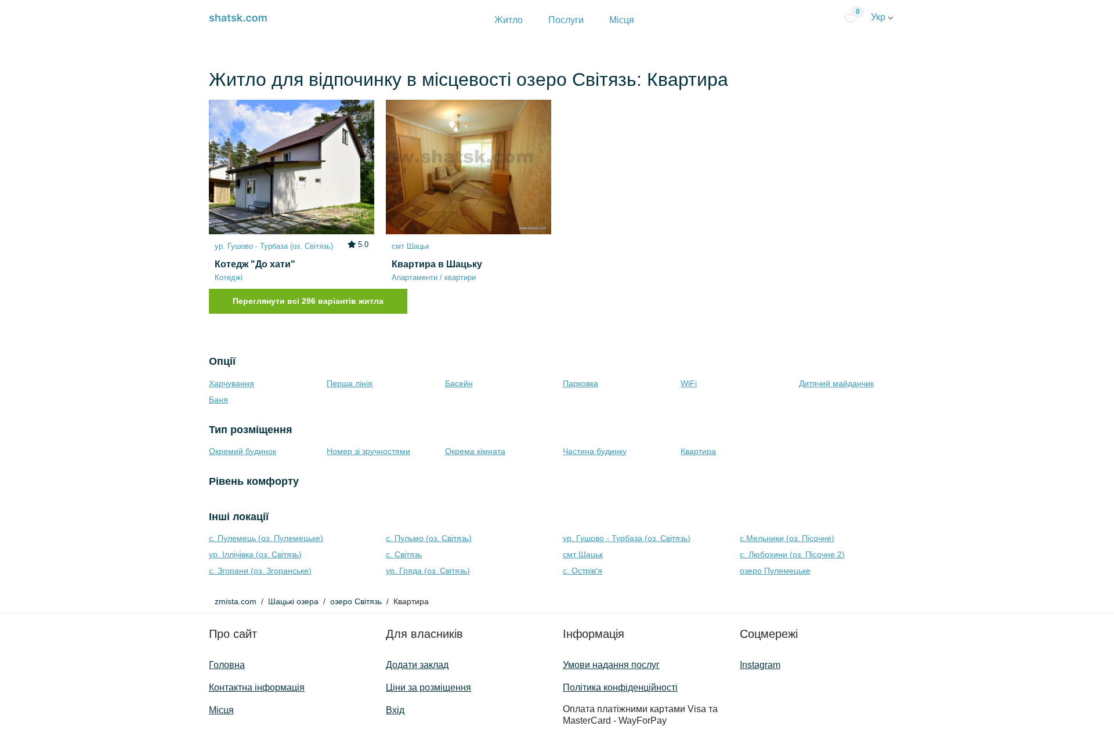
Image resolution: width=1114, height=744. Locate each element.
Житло (508, 20)
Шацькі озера (293, 601)
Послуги (566, 20)
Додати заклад (417, 665)
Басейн (459, 383)
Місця (621, 20)
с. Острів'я (582, 570)
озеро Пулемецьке (775, 570)
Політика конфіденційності (620, 687)
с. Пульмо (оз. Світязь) (429, 538)
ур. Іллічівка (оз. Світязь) (255, 554)
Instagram (760, 665)
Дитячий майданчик (836, 383)
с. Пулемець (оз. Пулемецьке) (266, 538)
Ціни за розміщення (428, 687)
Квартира (698, 451)
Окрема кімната (475, 451)
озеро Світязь (356, 601)
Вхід (395, 710)
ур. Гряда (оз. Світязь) (428, 570)
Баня (218, 399)
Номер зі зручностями (368, 451)
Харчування (231, 383)
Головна (227, 665)
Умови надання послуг (611, 665)
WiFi (689, 383)
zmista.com (235, 601)
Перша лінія (349, 383)
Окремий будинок (242, 451)
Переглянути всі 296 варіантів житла (308, 301)
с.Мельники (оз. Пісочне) (787, 538)
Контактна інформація (257, 687)
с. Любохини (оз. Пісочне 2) (792, 554)
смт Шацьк (583, 554)
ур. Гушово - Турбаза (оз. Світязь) (626, 538)
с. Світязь (404, 554)
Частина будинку (595, 451)
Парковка (580, 383)
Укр (879, 17)
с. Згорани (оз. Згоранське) (260, 570)
